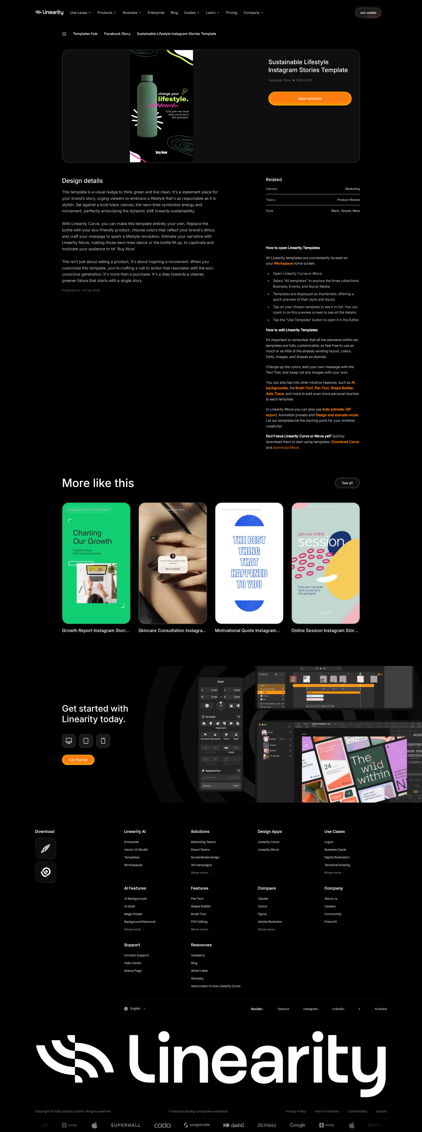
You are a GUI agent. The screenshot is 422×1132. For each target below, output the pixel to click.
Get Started (78, 760)
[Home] (49, 12)
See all (347, 483)
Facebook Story (117, 33)
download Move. (286, 447)
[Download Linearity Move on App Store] (45, 872)
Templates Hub (85, 33)
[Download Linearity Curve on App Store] (45, 848)
